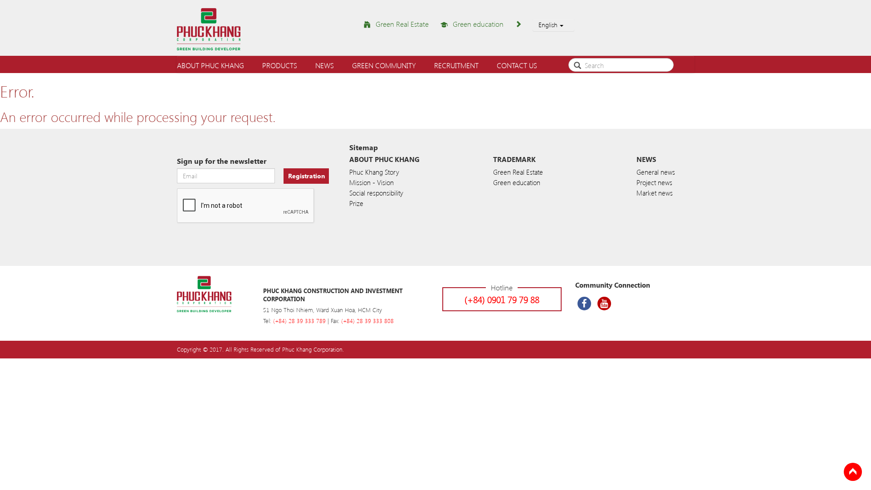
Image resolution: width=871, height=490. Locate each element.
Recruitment (456, 65)
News (324, 65)
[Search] (577, 64)
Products (279, 65)
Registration (306, 176)
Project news (654, 182)
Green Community (384, 65)
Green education (478, 24)
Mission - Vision (371, 182)
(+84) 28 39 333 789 (299, 320)
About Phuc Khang (210, 65)
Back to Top (853, 472)
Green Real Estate (402, 24)
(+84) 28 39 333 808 (367, 320)
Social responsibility (376, 192)
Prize (356, 203)
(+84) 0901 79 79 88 (502, 299)
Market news (654, 192)
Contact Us (517, 65)
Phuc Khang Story (374, 171)
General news (655, 171)
